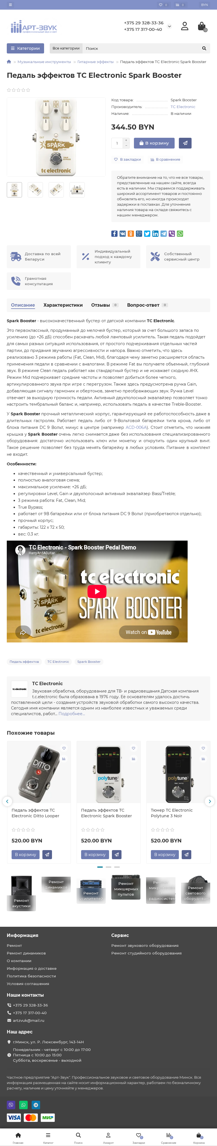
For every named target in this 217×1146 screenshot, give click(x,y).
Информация (22, 935)
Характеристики (63, 305)
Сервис (120, 935)
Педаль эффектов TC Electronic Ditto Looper (35, 813)
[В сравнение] (64, 759)
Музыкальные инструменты (44, 61)
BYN (204, 5)
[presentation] (7, 801)
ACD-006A (136, 427)
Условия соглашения (28, 983)
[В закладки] (64, 748)
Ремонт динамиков (26, 953)
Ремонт (14, 945)
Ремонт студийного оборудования (146, 953)
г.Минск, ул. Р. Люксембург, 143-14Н (48, 1042)
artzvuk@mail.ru (28, 1020)
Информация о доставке (32, 968)
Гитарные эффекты (95, 61)
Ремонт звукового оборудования (145, 945)
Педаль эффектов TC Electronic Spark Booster (106, 813)
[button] (100, 867)
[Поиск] (204, 48)
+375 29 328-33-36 (144, 22)
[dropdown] (10, 5)
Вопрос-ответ (146, 305)
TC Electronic (183, 106)
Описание (23, 305)
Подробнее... (71, 713)
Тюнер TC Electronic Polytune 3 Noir (172, 813)
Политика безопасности (31, 976)
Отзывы (103, 305)
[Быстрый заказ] (185, 143)
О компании (19, 960)
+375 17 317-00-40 (143, 29)
